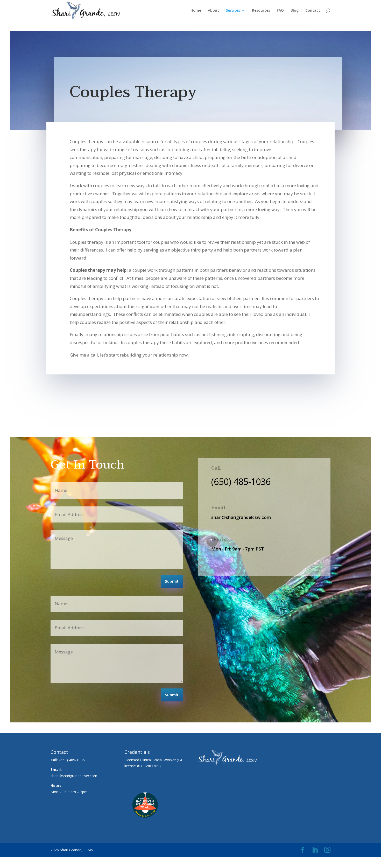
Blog (295, 11)
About (213, 11)
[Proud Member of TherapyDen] (145, 824)
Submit (172, 581)
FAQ (280, 11)
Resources (261, 11)
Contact (312, 11)
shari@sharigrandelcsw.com (74, 775)
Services (233, 11)
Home (195, 11)
